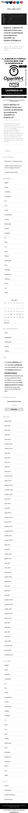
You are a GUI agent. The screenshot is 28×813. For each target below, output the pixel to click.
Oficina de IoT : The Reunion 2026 (13, 161)
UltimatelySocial (14, 812)
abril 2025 (7, 466)
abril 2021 (7, 595)
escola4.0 (21, 367)
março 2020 (8, 641)
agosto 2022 (8, 558)
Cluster (6, 187)
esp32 (6, 369)
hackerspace (11, 372)
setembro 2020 (8, 613)
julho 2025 (7, 453)
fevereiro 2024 (8, 517)
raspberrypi (7, 387)
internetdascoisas (8, 377)
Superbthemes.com (14, 806)
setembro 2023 (8, 540)
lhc (19, 378)
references (7, 279)
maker (6, 251)
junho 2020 (7, 627)
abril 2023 (7, 549)
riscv (11, 387)
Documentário (8, 214)
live (9, 380)
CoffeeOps (7, 191)
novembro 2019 (9, 654)
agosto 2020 (8, 618)
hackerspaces (8, 375)
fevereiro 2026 (8, 444)
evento (10, 370)
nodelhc (21, 382)
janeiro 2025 (8, 480)
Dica (6, 205)
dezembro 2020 (9, 599)
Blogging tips (8, 337)
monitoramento (8, 382)
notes (6, 265)
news (17, 382)
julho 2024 (7, 499)
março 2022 (8, 567)
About (6, 332)
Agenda (6, 182)
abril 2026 (7, 434)
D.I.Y (6, 201)
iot (13, 378)
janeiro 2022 (8, 572)
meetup (20, 380)
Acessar (7, 785)
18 (11, 314)
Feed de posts (8, 790)
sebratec (6, 389)
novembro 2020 (9, 604)
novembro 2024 (9, 489)
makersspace (14, 380)
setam (9, 389)
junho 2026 (7, 430)
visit (6, 288)
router (18, 387)
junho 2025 (7, 457)
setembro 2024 (8, 494)
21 (20, 314)
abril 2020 (7, 636)
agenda (9, 362)
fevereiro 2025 (8, 476)
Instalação (7, 233)
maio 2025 (7, 462)
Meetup (7, 256)
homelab (7, 228)
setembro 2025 (8, 448)
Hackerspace (8, 224)
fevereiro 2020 (8, 645)
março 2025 (8, 471)
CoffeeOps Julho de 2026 (11, 172)
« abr (5, 322)
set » (8, 322)
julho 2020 (7, 622)
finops (20, 369)
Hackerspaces (8, 342)
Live (6, 247)
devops (13, 367)
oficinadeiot (13, 385)
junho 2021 (7, 590)
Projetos (7, 346)
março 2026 (8, 439)
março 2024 (8, 512)
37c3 (6, 362)
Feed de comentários (10, 794)
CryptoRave (8, 196)
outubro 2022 (8, 554)
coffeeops (18, 365)
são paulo (12, 389)
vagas (20, 389)
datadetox (9, 367)
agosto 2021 (8, 581)
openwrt (20, 385)
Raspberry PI (8, 274)
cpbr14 (6, 367)
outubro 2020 (8, 609)
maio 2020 (7, 632)
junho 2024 (7, 503)
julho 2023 (7, 544)
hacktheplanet (16, 375)
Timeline (7, 351)
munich (14, 382)
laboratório (16, 377)
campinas (15, 362)
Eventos (7, 219)
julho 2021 (7, 586)
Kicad (6, 242)
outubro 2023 (8, 535)
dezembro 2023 (9, 526)
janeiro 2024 (8, 522)
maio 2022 (7, 563)
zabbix (6, 292)
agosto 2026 (8, 421)
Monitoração (8, 260)
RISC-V (6, 283)
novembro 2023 (9, 531)
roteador (15, 387)
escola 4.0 (18, 367)
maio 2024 (7, 508)
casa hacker (10, 365)
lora (11, 380)
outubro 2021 (8, 577)
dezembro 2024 (9, 485)
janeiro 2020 (8, 650)
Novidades (7, 269)
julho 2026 (7, 425)
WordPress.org (9, 799)
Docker (6, 210)
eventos (15, 369)
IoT (5, 237)
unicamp (17, 389)
